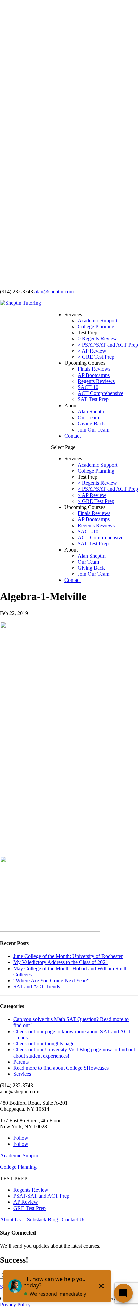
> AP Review (92, 351)
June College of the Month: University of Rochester (68, 956)
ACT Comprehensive (100, 393)
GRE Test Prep (29, 1208)
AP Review (25, 1202)
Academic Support (97, 320)
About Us (10, 1219)
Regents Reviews (96, 381)
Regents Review (30, 1190)
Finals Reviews (94, 369)
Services (22, 1074)
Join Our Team (93, 430)
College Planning (96, 326)
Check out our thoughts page (43, 1043)
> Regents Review (97, 338)
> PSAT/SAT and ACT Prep (108, 345)
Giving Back (91, 423)
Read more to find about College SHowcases (61, 1068)
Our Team (88, 417)
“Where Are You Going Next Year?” (51, 980)
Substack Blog (42, 1219)
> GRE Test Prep (96, 357)
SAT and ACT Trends (36, 986)
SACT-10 (88, 387)
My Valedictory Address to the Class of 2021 (60, 962)
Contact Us (73, 1219)
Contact (72, 436)
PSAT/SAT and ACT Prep (41, 1196)
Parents (21, 1062)
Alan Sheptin (92, 411)
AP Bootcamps (94, 375)
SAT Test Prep (93, 399)
